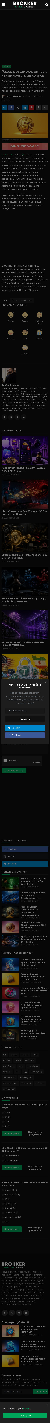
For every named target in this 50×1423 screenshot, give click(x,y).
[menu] (3, 5)
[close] (46, 1404)
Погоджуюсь (25, 1415)
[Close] (46, 682)
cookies (26, 1408)
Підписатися (25, 719)
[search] (46, 5)
